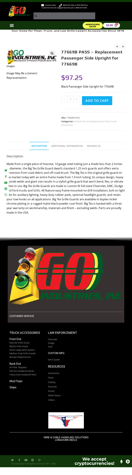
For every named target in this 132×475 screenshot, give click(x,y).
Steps (12, 387)
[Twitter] (6, 171)
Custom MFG (56, 353)
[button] (12, 25)
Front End (15, 339)
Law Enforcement (62, 333)
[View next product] (123, 46)
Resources (56, 366)
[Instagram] (6, 195)
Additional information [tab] (67, 146)
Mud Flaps (15, 381)
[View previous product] (117, 46)
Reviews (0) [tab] (94, 146)
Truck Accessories (24, 333)
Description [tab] (39, 146)
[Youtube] (6, 183)
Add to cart (97, 100)
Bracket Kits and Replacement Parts (92, 121)
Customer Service (21, 316)
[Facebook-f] (6, 177)
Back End (15, 363)
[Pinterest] (6, 189)
